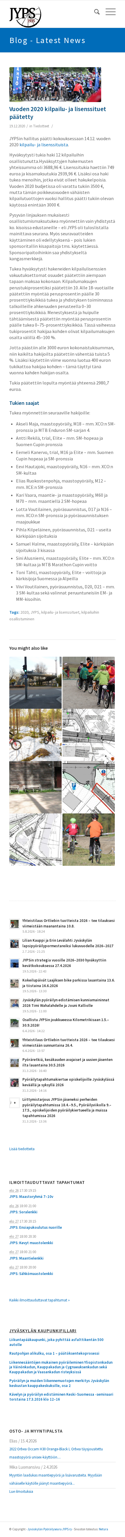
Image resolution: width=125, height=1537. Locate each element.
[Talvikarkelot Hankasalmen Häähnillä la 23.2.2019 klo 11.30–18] (35, 735)
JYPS (35, 612)
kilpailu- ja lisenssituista (43, 144)
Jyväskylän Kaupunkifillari (42, 1330)
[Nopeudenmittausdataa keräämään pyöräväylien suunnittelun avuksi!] (35, 683)
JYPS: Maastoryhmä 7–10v (31, 1196)
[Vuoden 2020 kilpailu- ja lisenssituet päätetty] (55, 84)
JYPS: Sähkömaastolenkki (31, 1273)
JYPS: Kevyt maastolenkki (31, 1242)
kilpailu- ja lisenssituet (60, 612)
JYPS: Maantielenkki (26, 1258)
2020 (24, 612)
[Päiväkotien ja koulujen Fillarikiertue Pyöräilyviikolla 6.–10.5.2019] (89, 683)
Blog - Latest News (47, 40)
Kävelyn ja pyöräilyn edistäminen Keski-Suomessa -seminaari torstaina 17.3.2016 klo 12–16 (61, 1397)
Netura (103, 1529)
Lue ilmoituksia (21, 1491)
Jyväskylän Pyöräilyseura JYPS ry (50, 1529)
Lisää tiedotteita (22, 1148)
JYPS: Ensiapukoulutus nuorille (35, 1227)
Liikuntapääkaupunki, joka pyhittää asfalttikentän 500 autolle (56, 1342)
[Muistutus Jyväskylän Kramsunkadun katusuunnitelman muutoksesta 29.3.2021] (89, 735)
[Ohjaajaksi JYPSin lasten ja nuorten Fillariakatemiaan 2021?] (89, 839)
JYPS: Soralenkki (23, 1212)
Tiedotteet (41, 126)
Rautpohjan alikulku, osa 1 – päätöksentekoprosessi (54, 1353)
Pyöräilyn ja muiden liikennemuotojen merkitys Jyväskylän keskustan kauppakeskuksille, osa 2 (59, 1383)
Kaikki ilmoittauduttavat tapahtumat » (39, 1300)
